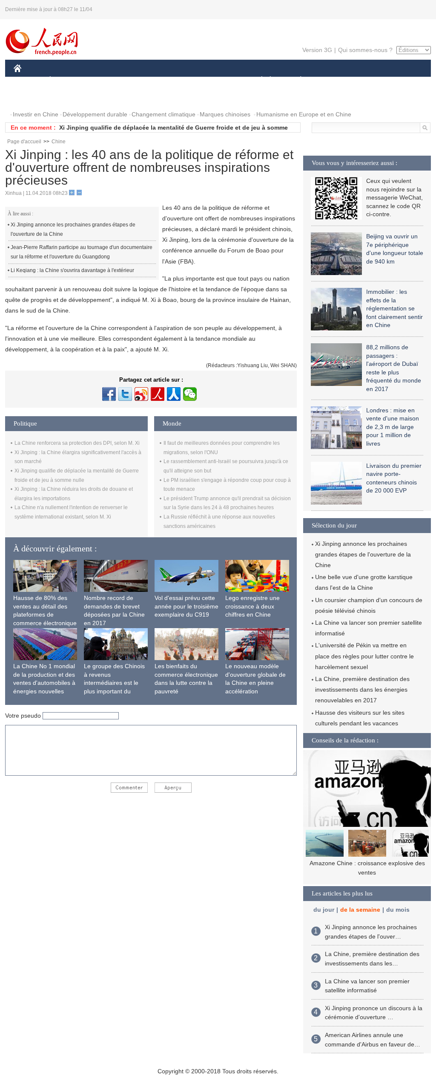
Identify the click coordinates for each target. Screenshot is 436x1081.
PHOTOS (31, 97)
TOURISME (367, 80)
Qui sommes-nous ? (365, 49)
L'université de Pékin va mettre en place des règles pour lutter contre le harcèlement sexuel (364, 656)
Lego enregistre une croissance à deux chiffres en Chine (252, 606)
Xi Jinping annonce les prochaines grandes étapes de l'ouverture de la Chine (73, 229)
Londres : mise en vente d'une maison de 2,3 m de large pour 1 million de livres (392, 427)
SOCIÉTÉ (258, 80)
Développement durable (95, 114)
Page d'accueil (24, 142)
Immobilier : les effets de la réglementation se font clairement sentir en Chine (394, 308)
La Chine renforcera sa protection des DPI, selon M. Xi (77, 443)
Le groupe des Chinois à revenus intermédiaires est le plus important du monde (114, 683)
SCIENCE (180, 80)
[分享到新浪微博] (141, 394)
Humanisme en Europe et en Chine (303, 114)
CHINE (28, 80)
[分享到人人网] (174, 394)
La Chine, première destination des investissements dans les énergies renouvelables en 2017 (362, 689)
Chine (59, 142)
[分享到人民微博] (157, 394)
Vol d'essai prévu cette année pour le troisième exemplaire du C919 (186, 606)
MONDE (105, 80)
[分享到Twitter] (125, 394)
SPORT (330, 80)
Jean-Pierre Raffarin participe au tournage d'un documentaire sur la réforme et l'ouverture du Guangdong (81, 252)
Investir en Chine (35, 114)
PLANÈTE (296, 80)
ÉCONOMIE (66, 80)
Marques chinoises (225, 114)
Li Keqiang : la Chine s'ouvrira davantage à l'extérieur (72, 270)
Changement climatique (163, 114)
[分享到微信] (190, 394)
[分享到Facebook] (109, 394)
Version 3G (317, 49)
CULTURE (219, 80)
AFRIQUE (142, 80)
